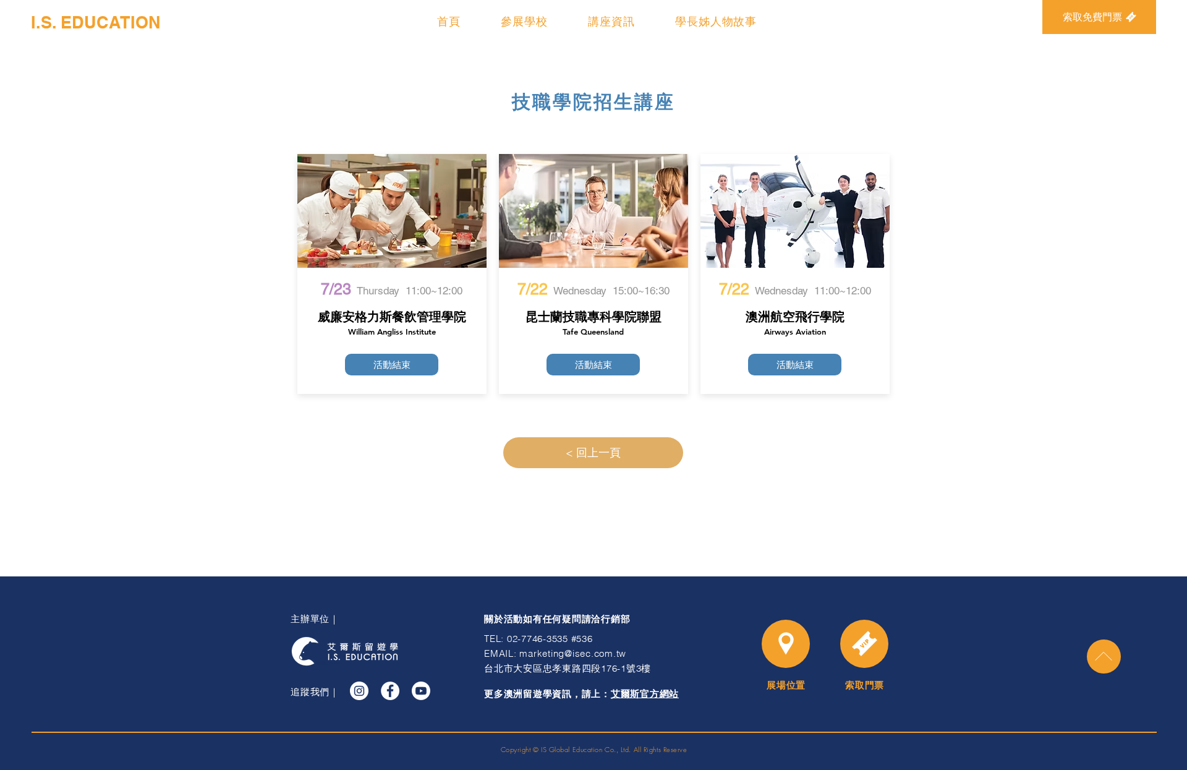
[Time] (864, 644)
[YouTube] (421, 691)
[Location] (786, 644)
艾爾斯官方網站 (645, 694)
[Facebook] (390, 691)
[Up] (1104, 657)
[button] (524, 21)
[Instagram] (359, 691)
